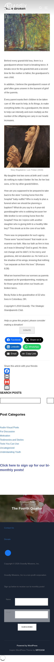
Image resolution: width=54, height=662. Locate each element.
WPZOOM (40, 650)
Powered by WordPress (27, 645)
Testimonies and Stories (12, 440)
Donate (27, 330)
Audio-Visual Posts (9, 427)
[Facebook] (27, 371)
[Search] (50, 400)
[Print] (27, 376)
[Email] (27, 387)
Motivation (5, 436)
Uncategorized (7, 448)
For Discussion (7, 431)
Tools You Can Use (9, 444)
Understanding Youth (10, 452)
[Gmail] (27, 382)
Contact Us (9, 528)
